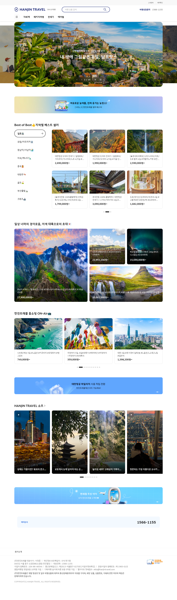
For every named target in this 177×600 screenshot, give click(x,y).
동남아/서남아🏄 (25, 149)
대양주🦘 (21, 174)
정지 (95, 79)
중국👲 (20, 166)
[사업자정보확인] (88, 566)
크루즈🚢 (21, 198)
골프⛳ (20, 182)
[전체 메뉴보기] (16, 16)
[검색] (105, 9)
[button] (103, 211)
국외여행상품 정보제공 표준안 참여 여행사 (155, 561)
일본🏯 (20, 133)
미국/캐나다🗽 (24, 158)
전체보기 (100, 79)
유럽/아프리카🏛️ (25, 141)
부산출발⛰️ (22, 190)
